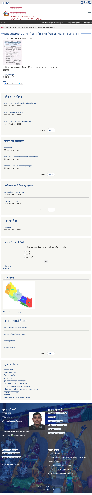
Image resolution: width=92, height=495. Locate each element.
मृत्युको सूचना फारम (9, 347)
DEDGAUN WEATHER (11, 464)
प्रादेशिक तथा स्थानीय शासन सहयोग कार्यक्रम (17, 386)
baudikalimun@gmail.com (15, 421)
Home (3, 27)
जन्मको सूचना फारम (9, 341)
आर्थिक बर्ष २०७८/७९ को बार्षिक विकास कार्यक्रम (17, 166)
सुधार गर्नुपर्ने (29, 257)
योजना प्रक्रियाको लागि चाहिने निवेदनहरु (15, 327)
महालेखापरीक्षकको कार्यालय (11, 392)
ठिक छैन (28, 254)
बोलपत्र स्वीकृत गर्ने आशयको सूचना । (14, 192)
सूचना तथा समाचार (9, 74)
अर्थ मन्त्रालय (8, 378)
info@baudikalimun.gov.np (61, 469)
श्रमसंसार (7, 395)
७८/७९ (5, 81)
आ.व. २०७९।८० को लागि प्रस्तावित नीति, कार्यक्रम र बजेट (21, 157)
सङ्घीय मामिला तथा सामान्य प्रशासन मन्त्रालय (17, 397)
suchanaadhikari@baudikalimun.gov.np (17, 431)
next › (51, 130)
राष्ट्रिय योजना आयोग (10, 372)
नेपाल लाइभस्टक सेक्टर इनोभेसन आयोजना (16, 384)
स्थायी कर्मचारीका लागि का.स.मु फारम (14, 334)
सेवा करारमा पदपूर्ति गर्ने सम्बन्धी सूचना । (48, 22)
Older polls (7, 266)
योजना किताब (8, 148)
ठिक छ (28, 251)
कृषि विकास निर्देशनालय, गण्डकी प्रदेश (14, 381)
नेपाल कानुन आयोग (9, 375)
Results (6, 268)
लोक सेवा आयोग (8, 370)
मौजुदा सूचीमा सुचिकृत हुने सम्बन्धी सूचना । (75, 22)
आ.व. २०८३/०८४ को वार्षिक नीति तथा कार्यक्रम (17, 121)
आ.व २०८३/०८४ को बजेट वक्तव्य (13, 112)
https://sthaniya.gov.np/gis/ (12, 312)
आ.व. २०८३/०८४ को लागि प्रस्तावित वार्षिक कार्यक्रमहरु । (21, 103)
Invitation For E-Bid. (11, 201)
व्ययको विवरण (8, 227)
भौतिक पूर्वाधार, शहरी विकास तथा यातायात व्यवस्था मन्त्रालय (21, 389)
